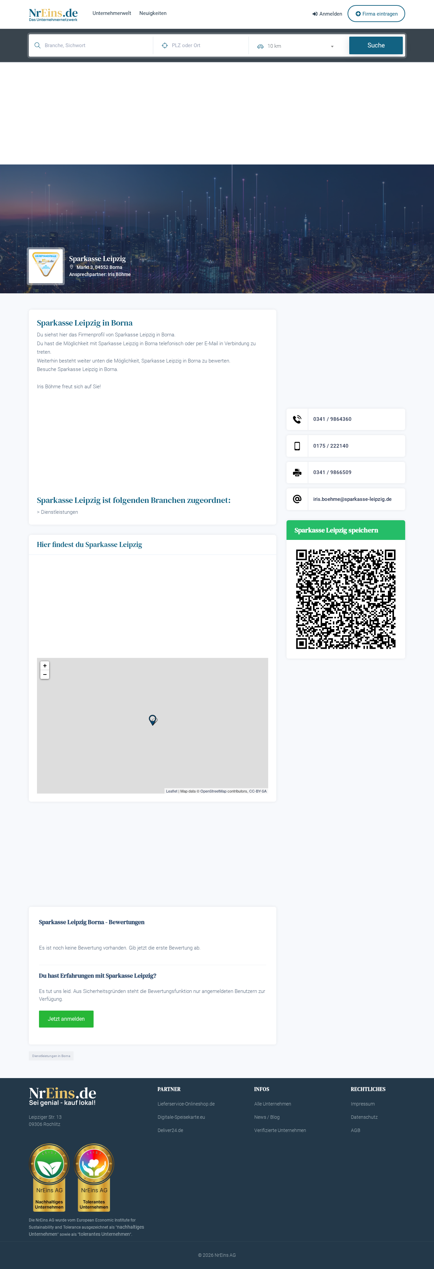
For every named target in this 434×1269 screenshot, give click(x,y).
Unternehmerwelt (112, 13)
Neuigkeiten (152, 13)
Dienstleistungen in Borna (51, 1056)
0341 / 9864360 (332, 419)
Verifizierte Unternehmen (280, 1130)
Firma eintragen (379, 14)
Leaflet (171, 791)
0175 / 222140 (331, 446)
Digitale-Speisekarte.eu (181, 1117)
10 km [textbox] (274, 46)
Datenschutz (364, 1117)
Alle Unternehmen (272, 1104)
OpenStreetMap (213, 791)
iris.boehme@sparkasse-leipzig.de (352, 499)
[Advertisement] (217, 113)
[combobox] (303, 45)
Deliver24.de (170, 1130)
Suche (376, 45)
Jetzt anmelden (66, 1019)
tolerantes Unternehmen (104, 1234)
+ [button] (45, 665)
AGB (355, 1130)
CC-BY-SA (258, 791)
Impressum (363, 1104)
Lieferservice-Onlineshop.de (186, 1104)
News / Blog (267, 1117)
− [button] (45, 674)
